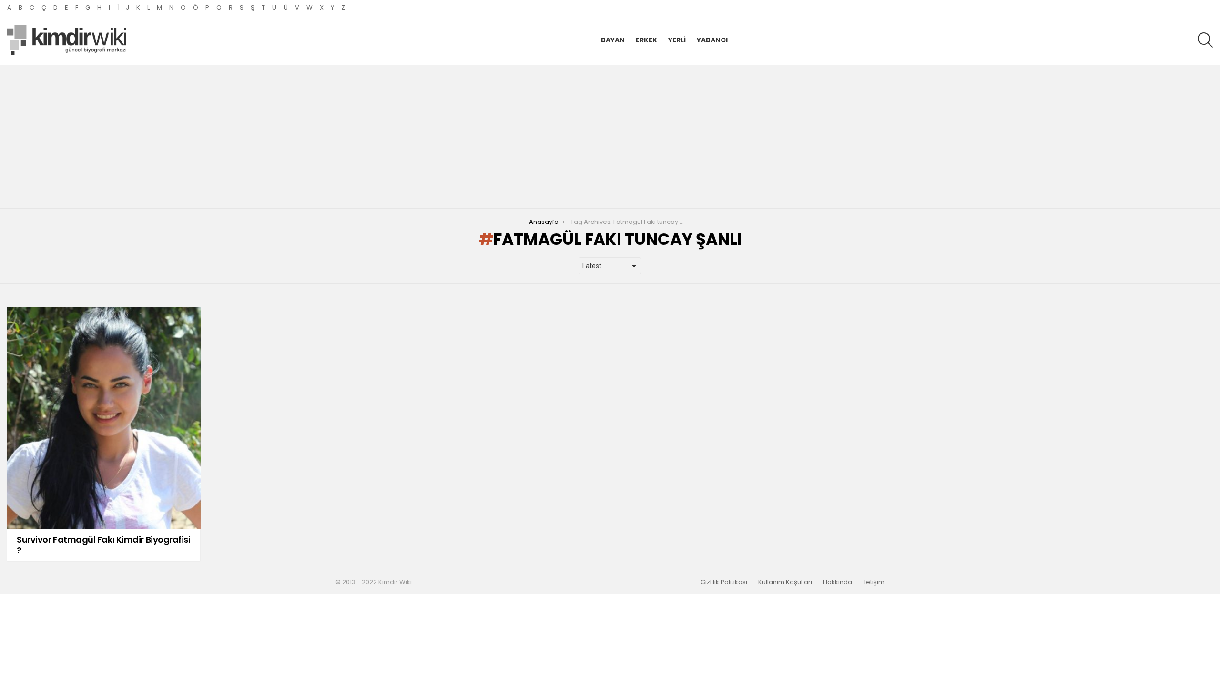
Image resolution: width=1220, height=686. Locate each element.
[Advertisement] (610, 136)
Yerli (677, 40)
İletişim (873, 582)
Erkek (646, 40)
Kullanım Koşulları (785, 582)
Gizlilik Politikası (724, 582)
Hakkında (837, 582)
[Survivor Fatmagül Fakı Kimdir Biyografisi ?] (104, 418)
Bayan (613, 40)
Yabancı (712, 40)
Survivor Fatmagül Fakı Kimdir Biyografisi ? (104, 545)
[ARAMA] (1205, 40)
